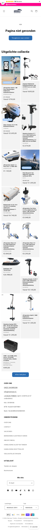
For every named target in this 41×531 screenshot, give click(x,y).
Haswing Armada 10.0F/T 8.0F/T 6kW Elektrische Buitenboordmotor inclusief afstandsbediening (30, 282)
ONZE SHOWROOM (11, 387)
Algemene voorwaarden (16, 523)
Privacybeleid (17, 520)
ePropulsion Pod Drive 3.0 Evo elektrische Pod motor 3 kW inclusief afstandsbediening (30, 211)
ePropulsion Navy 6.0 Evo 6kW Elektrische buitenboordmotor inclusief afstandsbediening (9, 246)
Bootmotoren (8, 470)
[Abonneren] (31, 483)
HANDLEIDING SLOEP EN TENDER (15, 445)
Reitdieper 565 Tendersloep (7, 269)
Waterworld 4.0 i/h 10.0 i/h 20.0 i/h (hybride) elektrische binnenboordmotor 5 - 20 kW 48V (10, 208)
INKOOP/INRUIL (9, 440)
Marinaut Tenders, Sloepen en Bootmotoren (19, 518)
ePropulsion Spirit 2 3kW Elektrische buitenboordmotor (30, 317)
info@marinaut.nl (10, 392)
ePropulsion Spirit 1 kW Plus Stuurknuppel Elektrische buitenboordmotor (10, 90)
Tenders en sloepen (10, 466)
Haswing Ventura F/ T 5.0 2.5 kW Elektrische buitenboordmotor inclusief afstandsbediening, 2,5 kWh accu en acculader (29, 137)
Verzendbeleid (29, 523)
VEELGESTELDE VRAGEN (12, 453)
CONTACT (7, 427)
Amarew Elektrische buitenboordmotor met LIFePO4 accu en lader (29, 85)
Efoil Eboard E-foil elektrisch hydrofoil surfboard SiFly (28, 174)
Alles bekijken (20, 374)
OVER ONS (7, 422)
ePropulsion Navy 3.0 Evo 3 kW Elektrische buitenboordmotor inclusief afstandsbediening (29, 246)
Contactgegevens (28, 520)
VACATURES (8, 431)
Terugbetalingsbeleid (14, 526)
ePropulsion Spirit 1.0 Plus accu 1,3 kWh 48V (10, 165)
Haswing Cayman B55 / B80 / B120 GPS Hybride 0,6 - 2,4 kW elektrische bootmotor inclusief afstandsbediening (10, 327)
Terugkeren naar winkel (20, 38)
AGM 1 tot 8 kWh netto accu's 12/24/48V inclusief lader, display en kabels (10, 358)
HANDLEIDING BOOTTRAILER (14, 449)
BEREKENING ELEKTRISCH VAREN (15, 436)
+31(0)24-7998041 (10, 396)
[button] (4, 11)
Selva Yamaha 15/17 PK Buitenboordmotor (10, 125)
